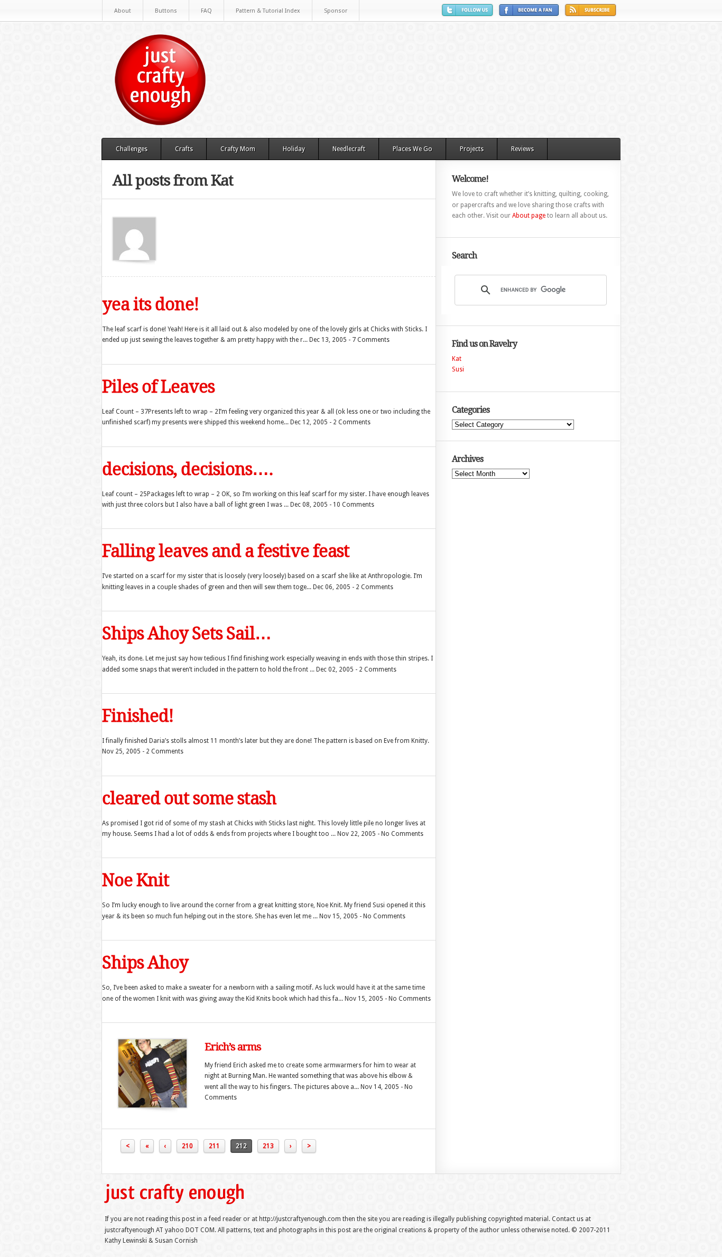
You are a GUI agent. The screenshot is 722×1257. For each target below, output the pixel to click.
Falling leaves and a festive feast (225, 551)
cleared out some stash (189, 798)
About (122, 10)
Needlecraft (348, 149)
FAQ (206, 10)
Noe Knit (135, 880)
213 (268, 1146)
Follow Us (468, 14)
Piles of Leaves (158, 387)
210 (187, 1146)
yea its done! (150, 304)
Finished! (137, 716)
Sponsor (335, 10)
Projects (472, 149)
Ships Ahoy (145, 963)
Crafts (184, 149)
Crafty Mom (237, 149)
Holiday (294, 149)
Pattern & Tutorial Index (268, 10)
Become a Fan (530, 14)
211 (214, 1146)
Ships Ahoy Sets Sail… (186, 633)
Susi (458, 369)
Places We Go (412, 149)
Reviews (522, 149)
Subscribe (592, 14)
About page (528, 215)
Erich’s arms (233, 1046)
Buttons (166, 10)
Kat (456, 358)
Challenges (131, 149)
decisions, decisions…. (187, 469)
